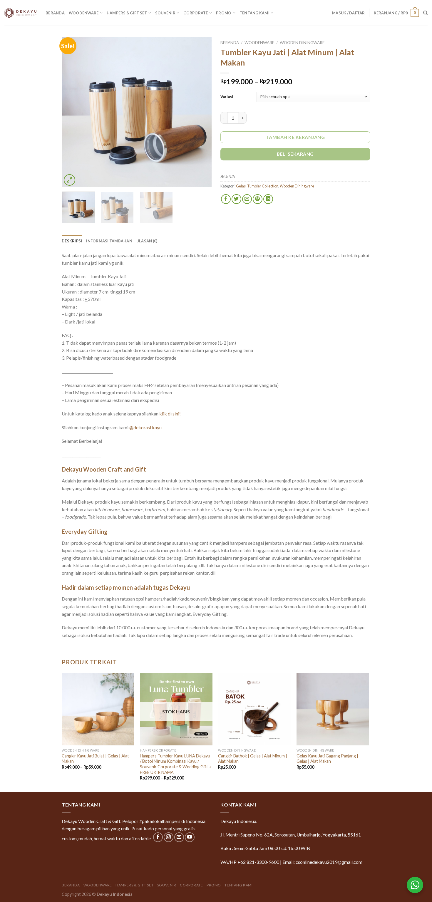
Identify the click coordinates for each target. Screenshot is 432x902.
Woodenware (84, 13)
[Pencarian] (425, 13)
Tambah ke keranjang (295, 137)
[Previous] (72, 112)
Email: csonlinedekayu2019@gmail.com (322, 862)
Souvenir (165, 13)
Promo (223, 13)
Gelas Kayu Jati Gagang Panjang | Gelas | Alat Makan (327, 758)
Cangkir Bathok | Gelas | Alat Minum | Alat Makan (252, 758)
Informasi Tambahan (109, 241)
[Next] (201, 112)
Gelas (241, 186)
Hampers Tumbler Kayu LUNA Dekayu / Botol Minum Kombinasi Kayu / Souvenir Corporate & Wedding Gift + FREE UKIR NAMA (176, 764)
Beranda (55, 13)
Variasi (226, 96)
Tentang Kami (254, 13)
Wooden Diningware (302, 42)
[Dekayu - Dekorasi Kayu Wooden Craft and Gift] (20, 12)
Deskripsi (72, 241)
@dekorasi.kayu (145, 427)
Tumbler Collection (262, 186)
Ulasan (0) (147, 241)
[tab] (72, 241)
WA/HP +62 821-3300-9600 (249, 862)
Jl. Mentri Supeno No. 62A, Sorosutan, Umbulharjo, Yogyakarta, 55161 (290, 834)
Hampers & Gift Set (127, 13)
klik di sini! (170, 413)
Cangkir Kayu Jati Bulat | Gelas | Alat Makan (95, 758)
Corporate (195, 13)
